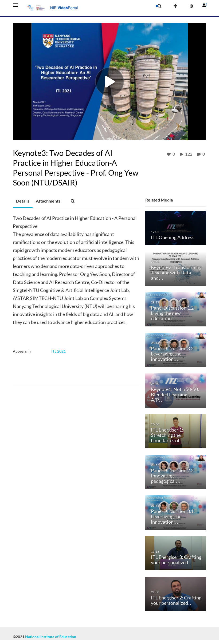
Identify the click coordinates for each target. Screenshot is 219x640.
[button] (17, 5)
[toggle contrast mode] (191, 6)
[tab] (23, 201)
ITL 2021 (58, 351)
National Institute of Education (50, 636)
